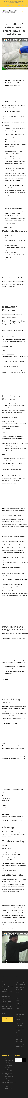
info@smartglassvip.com (14, 2)
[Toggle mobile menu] (25, 11)
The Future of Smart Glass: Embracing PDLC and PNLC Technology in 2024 (20, 1029)
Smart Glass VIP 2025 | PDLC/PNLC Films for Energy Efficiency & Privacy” (20, 1002)
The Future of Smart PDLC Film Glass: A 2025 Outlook (20, 1015)
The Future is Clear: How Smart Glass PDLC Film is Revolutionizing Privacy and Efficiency (20, 986)
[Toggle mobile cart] (22, 11)
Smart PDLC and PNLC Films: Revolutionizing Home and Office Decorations (20, 1044)
